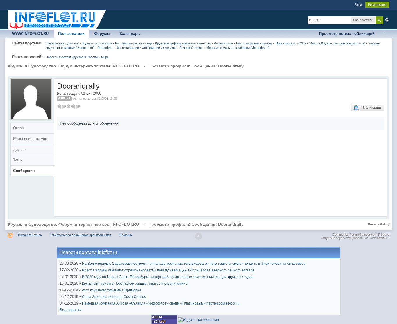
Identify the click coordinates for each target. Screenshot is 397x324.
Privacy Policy (378, 224)
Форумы (102, 33)
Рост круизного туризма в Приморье (111, 290)
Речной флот (223, 43)
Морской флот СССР (290, 43)
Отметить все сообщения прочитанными (80, 235)
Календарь (130, 33)
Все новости (70, 310)
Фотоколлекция (128, 47)
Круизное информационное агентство (183, 43)
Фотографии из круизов (159, 47)
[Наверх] (198, 236)
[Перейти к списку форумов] (57, 19)
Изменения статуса (30, 139)
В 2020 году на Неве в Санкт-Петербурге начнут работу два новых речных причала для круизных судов (167, 277)
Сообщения (24, 171)
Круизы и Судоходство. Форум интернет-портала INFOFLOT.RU (73, 224)
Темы (17, 160)
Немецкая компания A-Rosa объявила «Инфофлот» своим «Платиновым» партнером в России (161, 303)
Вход (358, 4)
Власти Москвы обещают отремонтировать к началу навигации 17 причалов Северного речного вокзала (168, 270)
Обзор (18, 128)
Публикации (370, 107)
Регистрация (377, 4)
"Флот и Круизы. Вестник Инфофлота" (337, 43)
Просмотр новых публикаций (347, 33)
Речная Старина (191, 47)
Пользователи (71, 33)
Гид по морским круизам (254, 43)
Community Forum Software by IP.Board (360, 234)
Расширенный (387, 19)
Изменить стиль (30, 235)
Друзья (19, 149)
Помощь (125, 235)
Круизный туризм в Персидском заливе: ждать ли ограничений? (134, 284)
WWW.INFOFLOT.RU (30, 33)
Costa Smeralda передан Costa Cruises (114, 297)
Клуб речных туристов (62, 43)
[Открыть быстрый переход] (384, 34)
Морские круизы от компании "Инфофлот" (237, 47)
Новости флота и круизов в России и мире (77, 57)
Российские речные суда (133, 43)
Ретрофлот (105, 47)
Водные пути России (97, 43)
